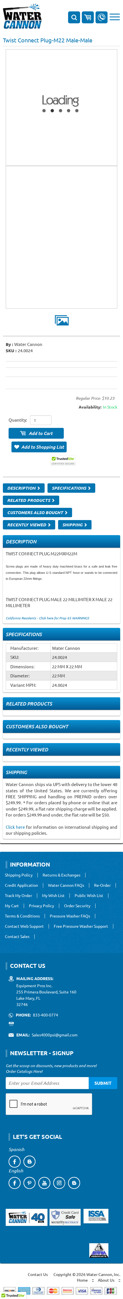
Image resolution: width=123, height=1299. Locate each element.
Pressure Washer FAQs (70, 916)
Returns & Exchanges (61, 875)
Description (22, 488)
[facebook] (15, 1162)
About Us (106, 1279)
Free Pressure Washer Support (81, 926)
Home (82, 1279)
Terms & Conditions (22, 916)
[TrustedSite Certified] (63, 460)
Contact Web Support (24, 926)
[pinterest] (29, 1183)
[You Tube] (44, 1183)
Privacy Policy (41, 906)
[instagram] (59, 1183)
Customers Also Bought (35, 512)
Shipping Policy (19, 875)
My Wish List (53, 895)
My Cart (12, 906)
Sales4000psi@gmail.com (55, 1034)
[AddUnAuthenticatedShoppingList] (39, 447)
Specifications (69, 488)
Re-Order (102, 885)
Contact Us (38, 1274)
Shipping (73, 524)
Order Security (77, 906)
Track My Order (18, 895)
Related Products (29, 500)
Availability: (90, 406)
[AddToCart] (36, 433)
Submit (103, 1083)
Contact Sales (17, 936)
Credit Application (21, 885)
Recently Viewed (27, 524)
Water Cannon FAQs (66, 885)
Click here (15, 827)
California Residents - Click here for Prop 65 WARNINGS (47, 618)
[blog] (29, 1162)
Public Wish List (89, 895)
